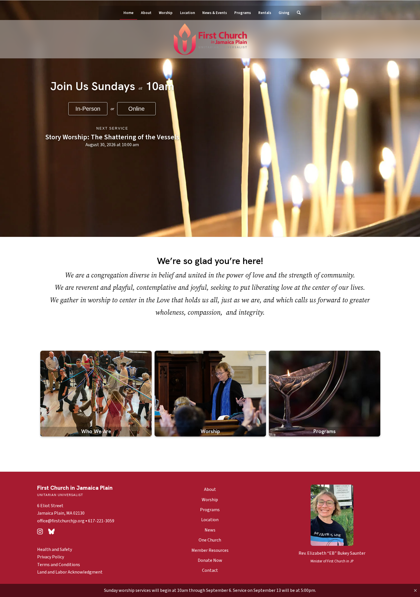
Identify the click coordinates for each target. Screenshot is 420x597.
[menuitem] (128, 13)
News (210, 530)
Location (210, 520)
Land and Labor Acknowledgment (70, 572)
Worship (210, 500)
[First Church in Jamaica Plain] (210, 39)
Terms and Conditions (58, 565)
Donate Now (210, 560)
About (210, 489)
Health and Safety (54, 549)
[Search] (297, 13)
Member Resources (210, 550)
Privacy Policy (50, 557)
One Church (210, 540)
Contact (210, 570)
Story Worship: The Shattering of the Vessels (112, 137)
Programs (210, 510)
